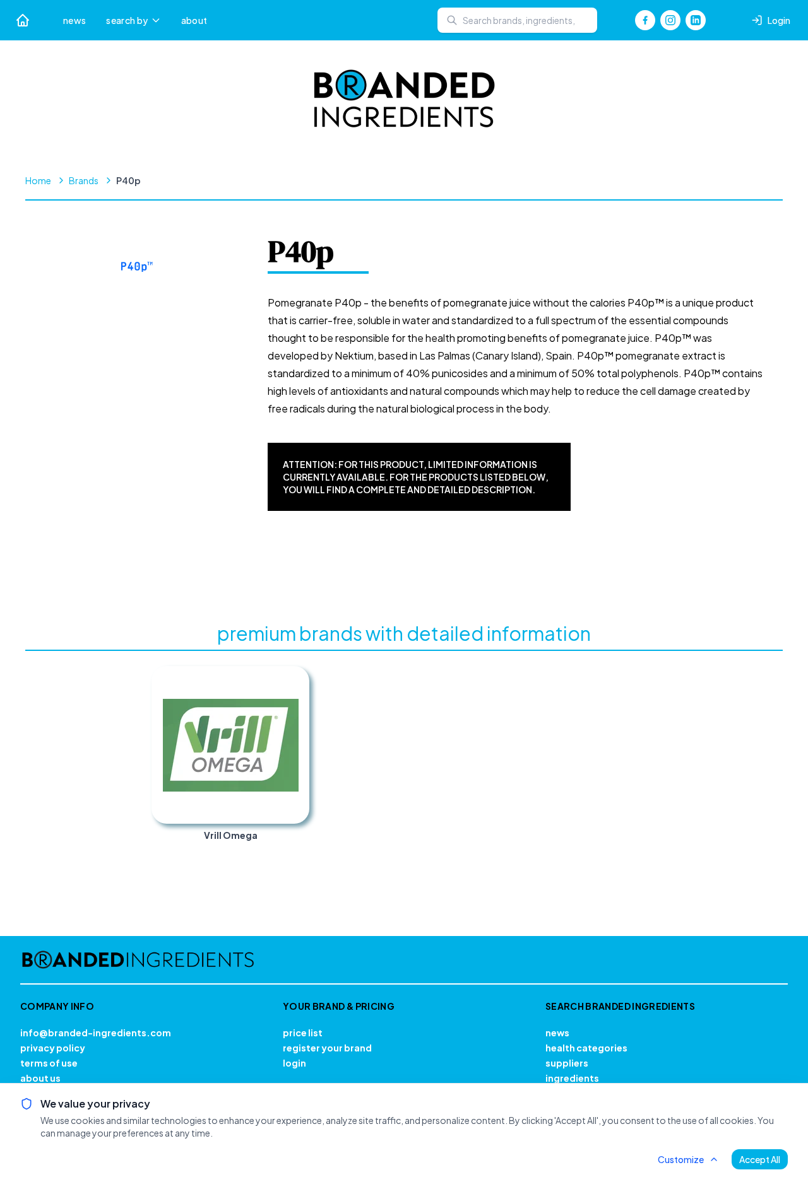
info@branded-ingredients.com (95, 1032)
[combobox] (517, 20)
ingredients (572, 1078)
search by (127, 20)
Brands (83, 180)
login (294, 1062)
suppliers (566, 1062)
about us (40, 1078)
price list (303, 1032)
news (74, 20)
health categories (586, 1047)
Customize (681, 1159)
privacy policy (52, 1047)
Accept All (759, 1159)
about (194, 20)
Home (38, 180)
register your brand (327, 1047)
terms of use (49, 1062)
